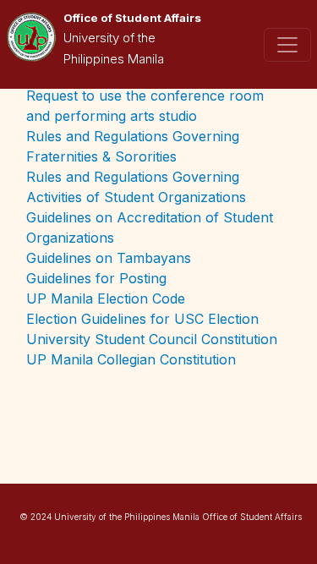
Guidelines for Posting (96, 278)
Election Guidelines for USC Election (142, 318)
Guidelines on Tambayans (108, 257)
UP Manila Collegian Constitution (131, 359)
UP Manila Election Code (105, 298)
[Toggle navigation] (287, 45)
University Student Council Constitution (151, 339)
